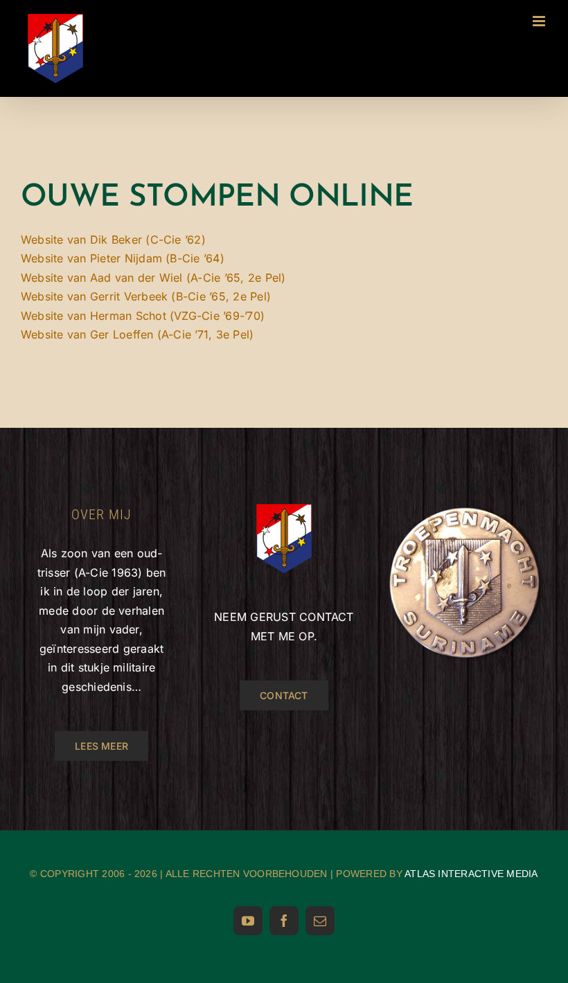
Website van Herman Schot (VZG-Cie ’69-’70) (143, 316)
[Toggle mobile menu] (540, 21)
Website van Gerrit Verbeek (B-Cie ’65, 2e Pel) (146, 296)
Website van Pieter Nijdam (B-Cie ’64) (122, 258)
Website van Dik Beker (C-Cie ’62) (113, 239)
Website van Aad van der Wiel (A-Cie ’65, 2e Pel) (153, 278)
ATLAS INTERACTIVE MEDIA (471, 873)
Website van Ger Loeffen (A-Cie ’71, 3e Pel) (137, 334)
